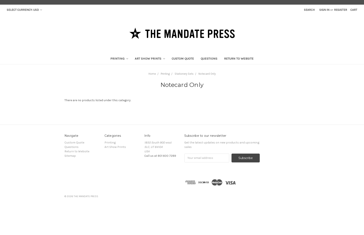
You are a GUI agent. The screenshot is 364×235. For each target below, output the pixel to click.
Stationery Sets (184, 73)
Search (309, 10)
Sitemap (70, 156)
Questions (209, 58)
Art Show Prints (148, 58)
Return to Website (239, 58)
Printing (117, 58)
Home (152, 73)
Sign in (324, 10)
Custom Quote (183, 58)
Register (340, 10)
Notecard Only (207, 73)
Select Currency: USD (23, 10)
